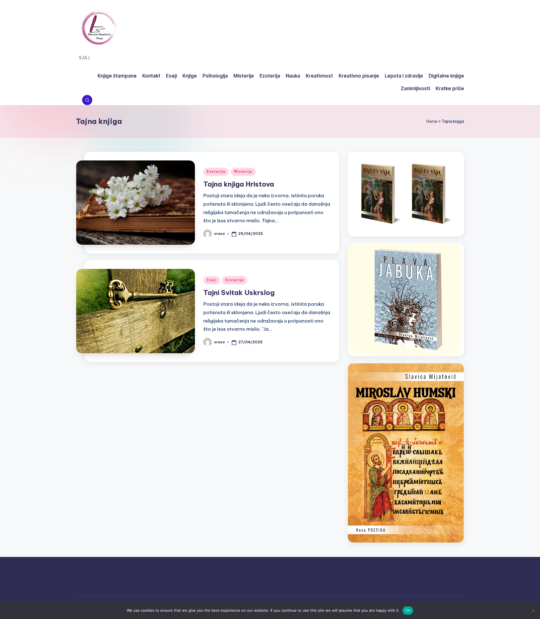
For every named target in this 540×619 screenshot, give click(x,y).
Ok (407, 610)
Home (431, 121)
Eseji (212, 280)
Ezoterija (216, 171)
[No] (533, 610)
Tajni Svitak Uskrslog (238, 292)
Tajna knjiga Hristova (238, 184)
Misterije (243, 171)
